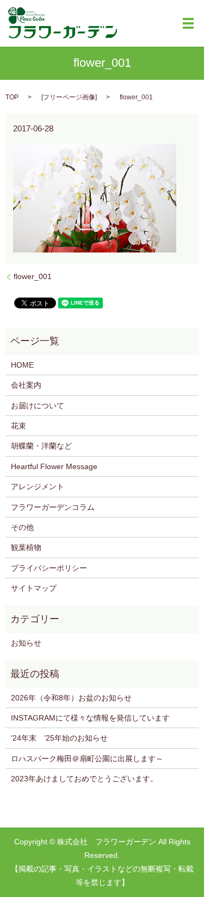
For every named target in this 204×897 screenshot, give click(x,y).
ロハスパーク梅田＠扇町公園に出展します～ (87, 758)
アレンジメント (37, 486)
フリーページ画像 (69, 97)
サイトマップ (34, 588)
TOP (11, 97)
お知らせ (26, 643)
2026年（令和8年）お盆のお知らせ (71, 697)
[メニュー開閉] (188, 23)
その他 (22, 527)
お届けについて (37, 405)
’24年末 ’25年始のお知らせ (59, 738)
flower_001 (33, 276)
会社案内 (26, 385)
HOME (22, 365)
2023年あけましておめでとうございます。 (84, 778)
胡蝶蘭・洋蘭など (41, 445)
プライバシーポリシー (49, 568)
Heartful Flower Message (54, 466)
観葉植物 (26, 547)
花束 (18, 425)
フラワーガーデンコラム (53, 507)
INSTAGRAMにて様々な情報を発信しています (90, 717)
